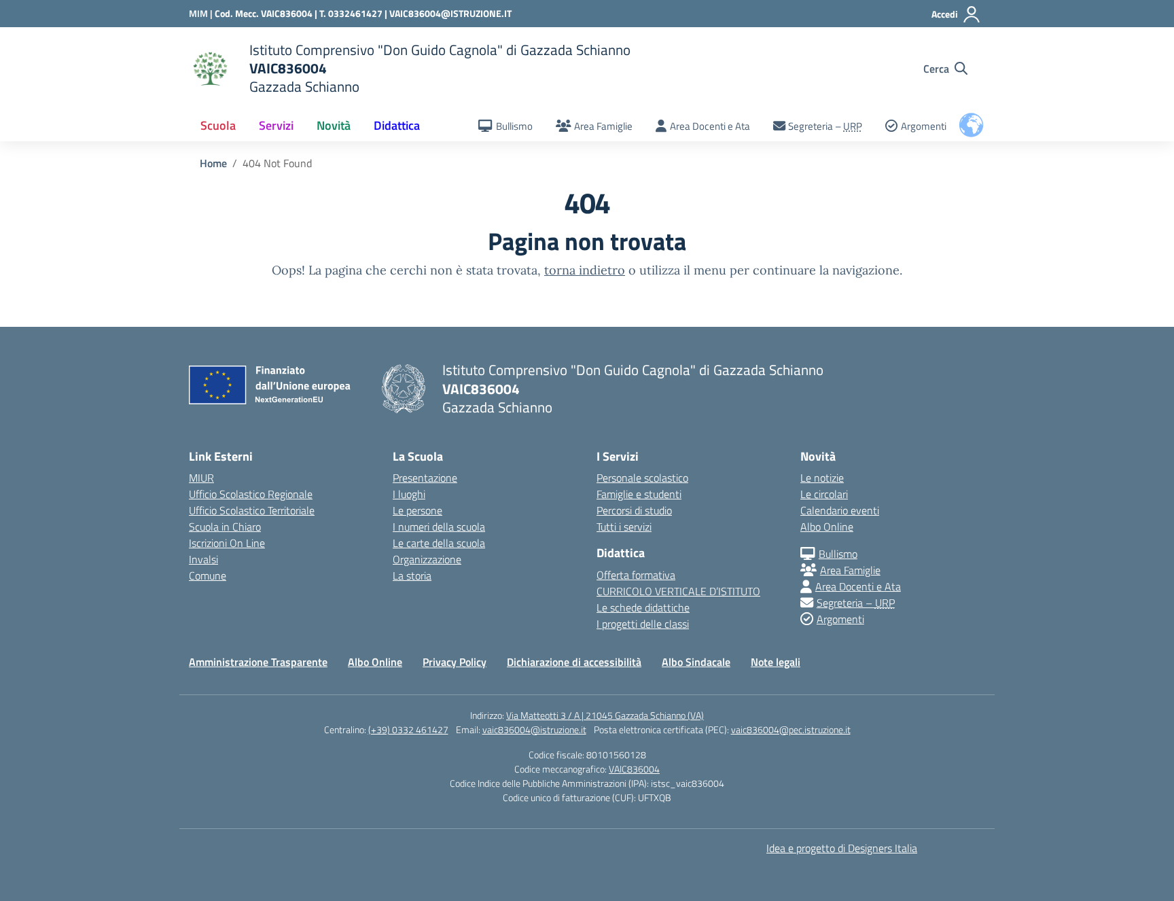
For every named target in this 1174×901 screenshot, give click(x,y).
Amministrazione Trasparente (258, 662)
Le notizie (822, 478)
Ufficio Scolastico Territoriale (252, 510)
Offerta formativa (636, 575)
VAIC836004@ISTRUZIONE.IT (450, 13)
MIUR (201, 478)
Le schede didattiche (643, 607)
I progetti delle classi (643, 624)
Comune (207, 575)
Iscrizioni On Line (227, 543)
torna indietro (584, 270)
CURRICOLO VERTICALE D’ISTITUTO (678, 591)
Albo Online (826, 526)
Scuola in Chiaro (225, 526)
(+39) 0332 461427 (408, 729)
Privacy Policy (454, 662)
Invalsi (203, 559)
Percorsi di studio (634, 510)
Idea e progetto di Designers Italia (841, 848)
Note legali (775, 662)
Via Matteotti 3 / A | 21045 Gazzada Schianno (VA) (605, 715)
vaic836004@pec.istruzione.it (791, 729)
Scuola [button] (218, 125)
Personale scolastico (642, 478)
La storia (412, 575)
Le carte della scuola (439, 543)
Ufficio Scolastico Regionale (251, 494)
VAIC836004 (634, 769)
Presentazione (425, 478)
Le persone (417, 510)
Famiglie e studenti (639, 494)
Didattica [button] (397, 125)
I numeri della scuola (439, 526)
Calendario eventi (839, 510)
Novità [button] (334, 125)
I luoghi (409, 494)
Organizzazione (427, 559)
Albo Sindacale (696, 662)
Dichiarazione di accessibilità (574, 662)
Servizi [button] (276, 125)
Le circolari (824, 494)
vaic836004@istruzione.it (534, 729)
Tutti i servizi (624, 526)
